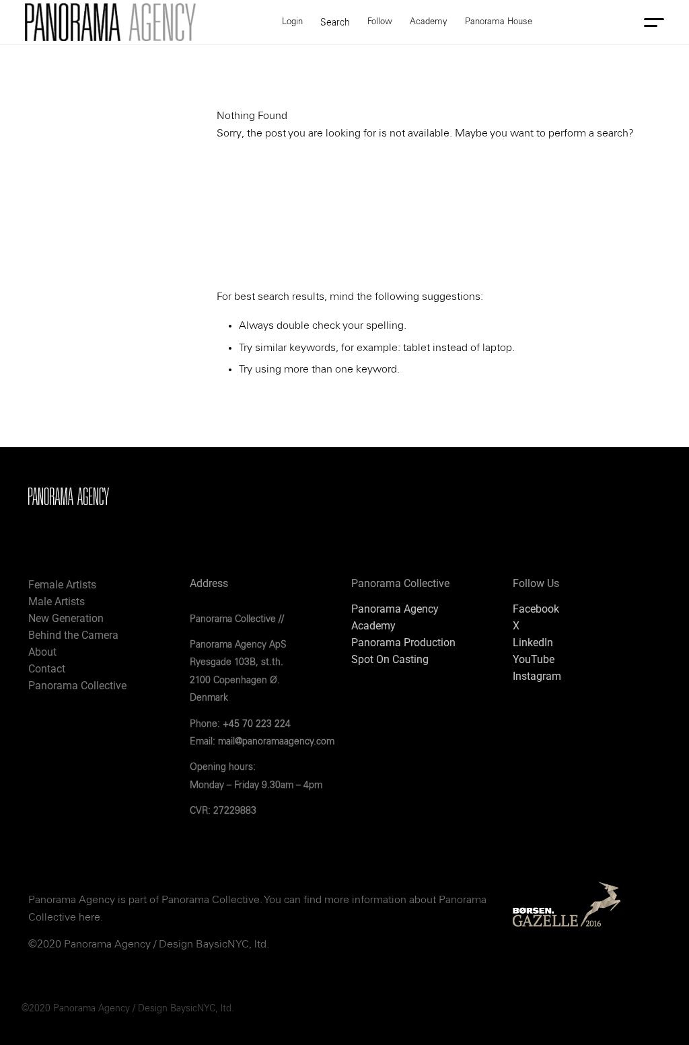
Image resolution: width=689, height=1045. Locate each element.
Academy (373, 625)
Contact (46, 668)
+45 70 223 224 (257, 724)
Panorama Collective (77, 685)
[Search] (335, 22)
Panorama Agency (395, 609)
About (42, 652)
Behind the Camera (73, 635)
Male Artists (56, 601)
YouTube (533, 659)
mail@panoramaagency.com (276, 741)
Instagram (537, 676)
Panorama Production (403, 642)
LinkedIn (533, 642)
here (89, 917)
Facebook (536, 609)
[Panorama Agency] (110, 22)
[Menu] (651, 22)
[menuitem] (335, 22)
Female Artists (62, 584)
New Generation (66, 618)
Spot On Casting (390, 659)
